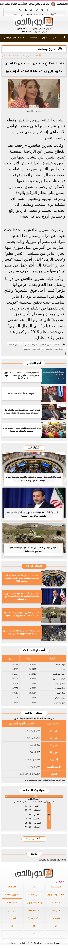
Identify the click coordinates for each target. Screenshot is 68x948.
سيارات (56, 911)
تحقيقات (12, 903)
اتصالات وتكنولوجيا (13, 38)
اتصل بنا (12, 918)
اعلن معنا (56, 918)
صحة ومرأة (34, 911)
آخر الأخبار (34, 363)
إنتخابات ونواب (34, 903)
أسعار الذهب (34, 713)
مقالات (56, 903)
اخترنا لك (34, 448)
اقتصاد (33, 38)
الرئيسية (56, 887)
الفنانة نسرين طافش (48, 344)
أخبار (44, 38)
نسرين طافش (14, 344)
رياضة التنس (30, 344)
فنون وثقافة (47, 49)
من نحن (12, 911)
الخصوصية (34, 918)
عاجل (55, 38)
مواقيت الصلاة (34, 790)
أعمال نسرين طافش (54, 349)
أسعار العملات (34, 650)
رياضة (34, 895)
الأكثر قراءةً (34, 566)
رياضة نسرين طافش (32, 349)
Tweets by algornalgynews (52, 859)
